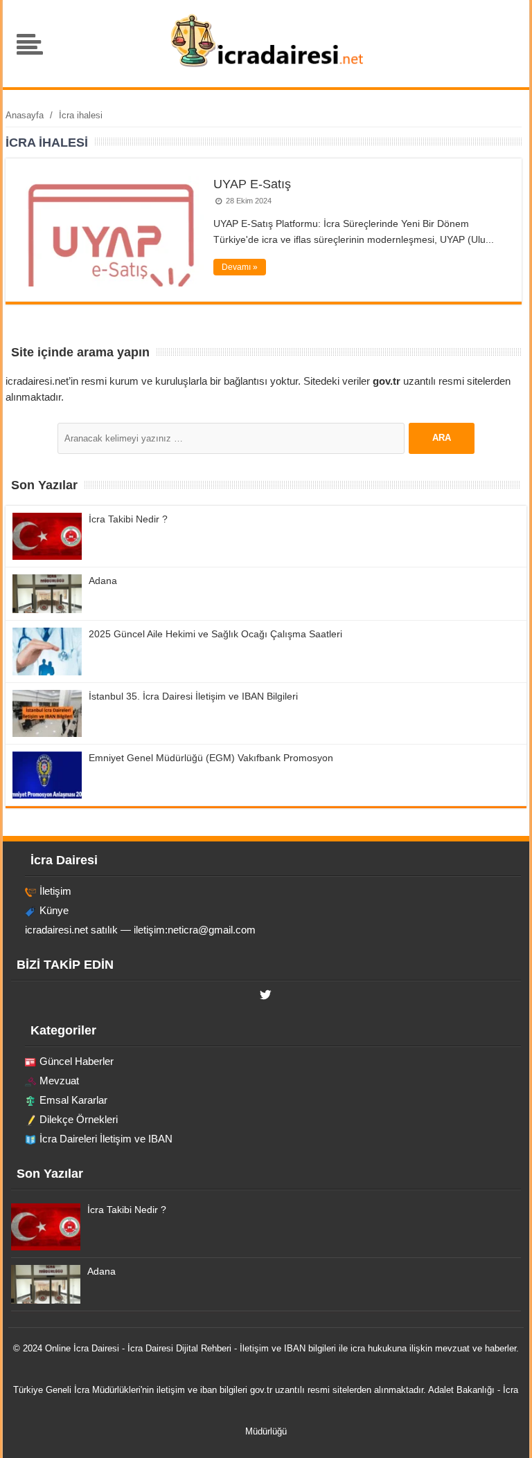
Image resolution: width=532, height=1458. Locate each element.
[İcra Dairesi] (266, 65)
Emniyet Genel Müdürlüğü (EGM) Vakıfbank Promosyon (211, 757)
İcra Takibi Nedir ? (128, 519)
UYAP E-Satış (252, 184)
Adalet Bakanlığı (461, 1390)
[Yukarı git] (504, 1434)
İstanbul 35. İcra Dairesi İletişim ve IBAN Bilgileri (193, 696)
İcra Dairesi (96, 1348)
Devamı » (240, 267)
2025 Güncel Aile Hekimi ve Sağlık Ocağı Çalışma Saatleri (215, 633)
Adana (103, 580)
